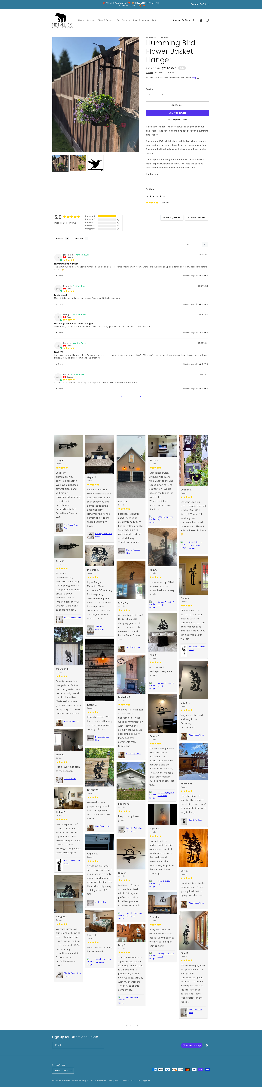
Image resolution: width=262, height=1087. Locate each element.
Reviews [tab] (60, 238)
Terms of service (128, 1081)
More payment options (177, 120)
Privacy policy (114, 1081)
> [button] (140, 396)
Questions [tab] (79, 238)
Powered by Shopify (85, 1081)
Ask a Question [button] (173, 217)
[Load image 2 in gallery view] (78, 163)
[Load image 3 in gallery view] (95, 163)
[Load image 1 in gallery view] (60, 163)
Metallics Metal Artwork (68, 1081)
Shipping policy (144, 1081)
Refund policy (100, 1081)
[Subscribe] (100, 1045)
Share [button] (151, 189)
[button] (194, 20)
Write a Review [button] (198, 217)
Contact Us (152, 174)
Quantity (149, 89)
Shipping (149, 72)
